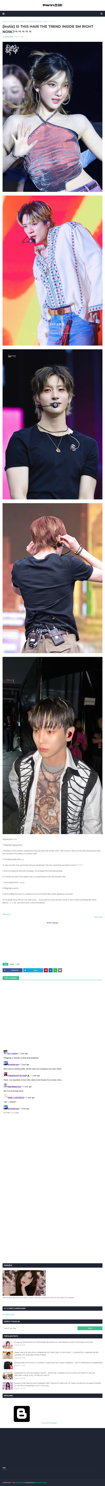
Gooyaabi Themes (41, 1482)
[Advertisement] (52, 942)
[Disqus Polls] (52, 1015)
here (15, 839)
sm (9, 21)
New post (6, 914)
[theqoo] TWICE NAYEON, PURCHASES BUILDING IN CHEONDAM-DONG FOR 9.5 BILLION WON (53, 1342)
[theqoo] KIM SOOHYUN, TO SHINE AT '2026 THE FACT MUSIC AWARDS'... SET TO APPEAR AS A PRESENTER (58, 1363)
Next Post (98, 917)
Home (5, 21)
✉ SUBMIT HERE (8, 1314)
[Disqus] (52, 1081)
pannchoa (9, 37)
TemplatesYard (20, 1482)
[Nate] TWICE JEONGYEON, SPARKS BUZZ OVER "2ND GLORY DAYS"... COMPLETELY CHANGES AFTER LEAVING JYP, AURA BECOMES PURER (56, 1353)
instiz (12, 964)
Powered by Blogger (49, 1423)
